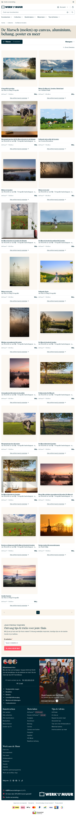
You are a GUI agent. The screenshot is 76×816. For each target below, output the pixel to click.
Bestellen (9, 692)
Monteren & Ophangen (13, 700)
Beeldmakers (29, 17)
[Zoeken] (72, 12)
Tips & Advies (53, 17)
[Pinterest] (13, 781)
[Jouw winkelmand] (73, 7)
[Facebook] (16, 781)
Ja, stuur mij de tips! (13, 648)
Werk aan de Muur (11, 746)
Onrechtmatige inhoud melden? (45, 803)
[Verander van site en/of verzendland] (73, 2)
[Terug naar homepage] (12, 6)
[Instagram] (10, 781)
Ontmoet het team (48, 701)
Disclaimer (31, 803)
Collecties (17, 17)
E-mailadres (8, 639)
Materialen (41, 17)
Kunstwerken (5, 17)
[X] (19, 781)
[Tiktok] (22, 781)
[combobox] (33, 12)
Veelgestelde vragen (12, 689)
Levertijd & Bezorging (13, 697)
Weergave (68, 42)
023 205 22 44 (29, 680)
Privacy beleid (59, 803)
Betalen (8, 695)
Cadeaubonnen (11, 703)
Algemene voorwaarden (20, 803)
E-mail (21, 683)
